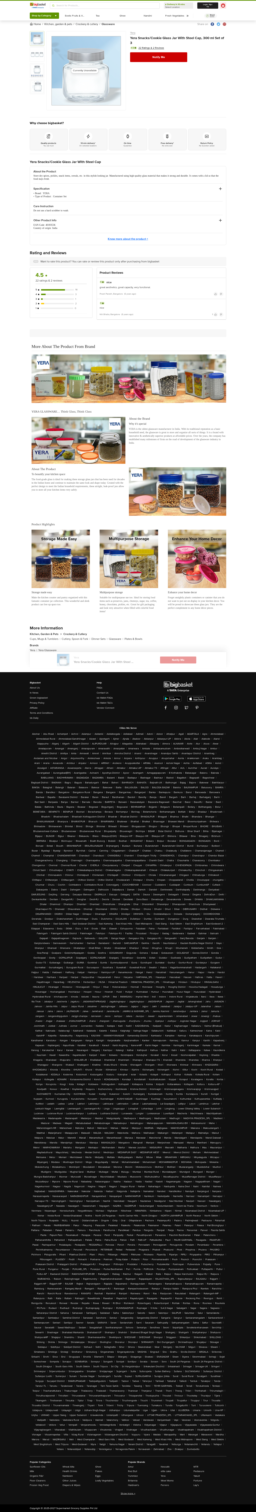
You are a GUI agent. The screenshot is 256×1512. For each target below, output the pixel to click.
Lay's (196, 1485)
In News (34, 692)
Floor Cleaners (38, 1480)
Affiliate (34, 707)
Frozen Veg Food (39, 1485)
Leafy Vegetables (104, 1480)
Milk (32, 1471)
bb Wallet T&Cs (105, 702)
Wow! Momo (167, 1480)
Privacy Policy (37, 702)
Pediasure (198, 1471)
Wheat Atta (68, 1466)
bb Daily (34, 717)
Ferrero (165, 1485)
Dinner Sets (99, 639)
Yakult (196, 1475)
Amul (130, 1466)
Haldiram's (133, 1485)
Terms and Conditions (41, 712)
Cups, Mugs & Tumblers (45, 639)
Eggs (98, 1475)
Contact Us (102, 692)
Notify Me (158, 57)
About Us (35, 687)
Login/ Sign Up (207, 5)
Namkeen (68, 1475)
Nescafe (165, 1466)
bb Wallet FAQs (105, 697)
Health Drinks (70, 1471)
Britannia (132, 1480)
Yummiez (133, 1475)
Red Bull (132, 1471)
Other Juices (69, 1480)
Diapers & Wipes (71, 1485)
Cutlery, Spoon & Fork (76, 639)
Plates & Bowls (133, 639)
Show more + (128, 1493)
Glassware (116, 639)
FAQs (99, 687)
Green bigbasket (39, 697)
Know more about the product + (128, 239)
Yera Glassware (47, 650)
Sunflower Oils (37, 1466)
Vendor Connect (105, 707)
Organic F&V (36, 1475)
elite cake (166, 1471)
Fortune (197, 1480)
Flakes (98, 1471)
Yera (132, 33)
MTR (195, 1466)
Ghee (98, 1466)
